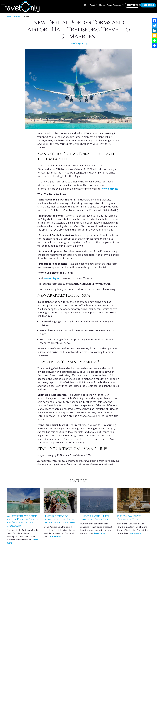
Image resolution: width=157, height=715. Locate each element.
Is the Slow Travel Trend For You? (129, 517)
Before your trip (79, 43)
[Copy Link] (154, 40)
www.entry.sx (51, 278)
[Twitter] (154, 25)
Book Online (148, 5)
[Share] (154, 45)
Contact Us (132, 5)
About (92, 5)
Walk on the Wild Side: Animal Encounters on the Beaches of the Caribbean (23, 521)
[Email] (154, 35)
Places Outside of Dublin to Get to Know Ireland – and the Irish (59, 519)
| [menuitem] (87, 5)
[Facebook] (154, 20)
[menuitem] (81, 5)
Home (9, 16)
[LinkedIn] (154, 30)
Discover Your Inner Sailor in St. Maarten (94, 517)
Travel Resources (114, 5)
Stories (102, 5)
